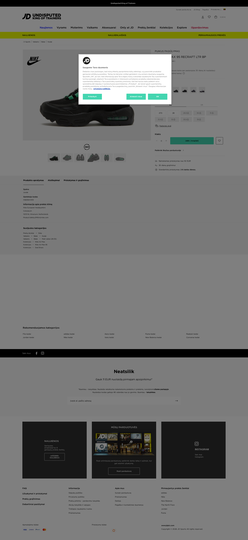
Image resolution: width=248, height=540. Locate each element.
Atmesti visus (136, 97)
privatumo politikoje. (102, 89)
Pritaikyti (92, 97)
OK (157, 97)
